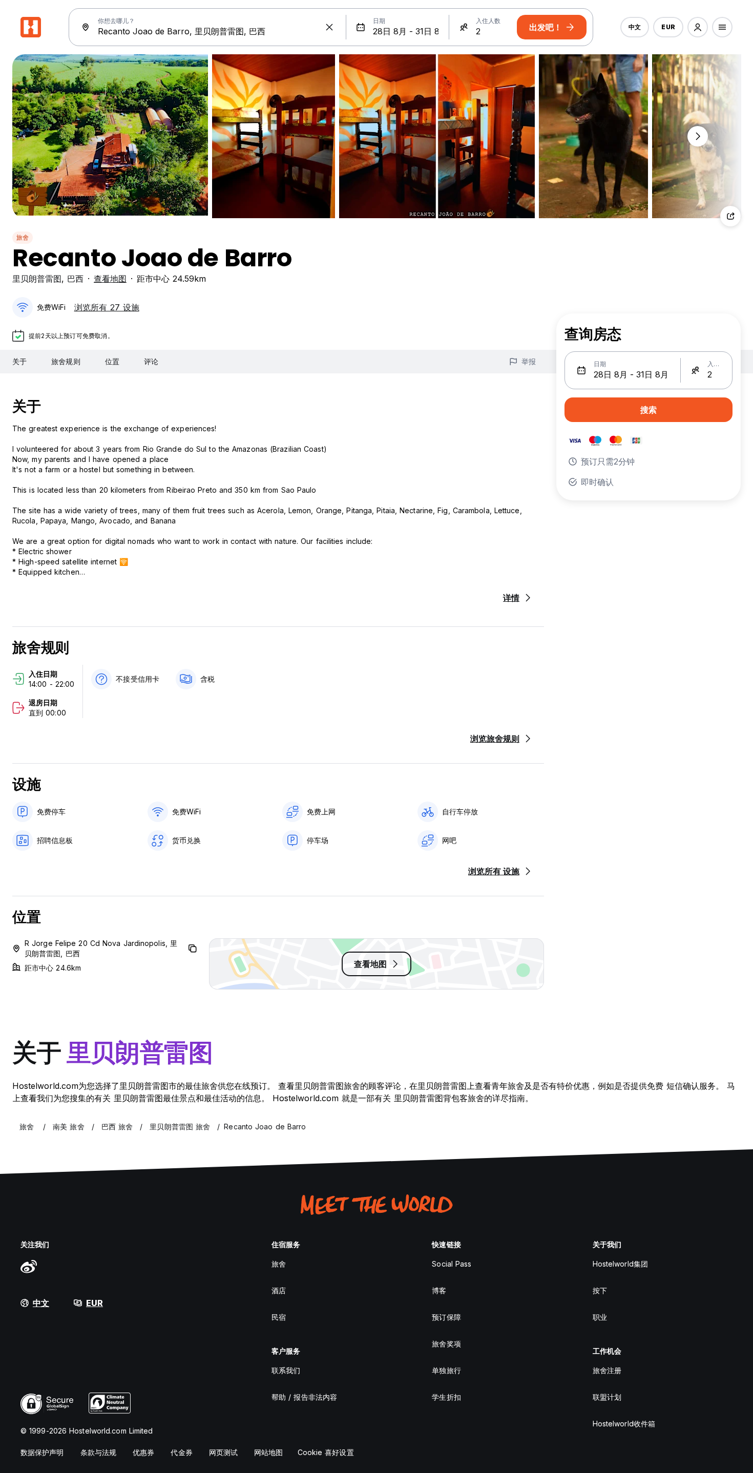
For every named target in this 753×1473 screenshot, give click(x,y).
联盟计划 (607, 1397)
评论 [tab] (151, 361)
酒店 (278, 1290)
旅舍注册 (607, 1370)
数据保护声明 (42, 1452)
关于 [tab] (19, 361)
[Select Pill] (697, 27)
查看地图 (110, 278)
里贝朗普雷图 (36, 278)
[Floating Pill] (697, 136)
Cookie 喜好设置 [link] (326, 1452)
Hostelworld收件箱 (624, 1423)
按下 (600, 1290)
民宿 (278, 1317)
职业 (600, 1317)
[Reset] (329, 27)
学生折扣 (446, 1397)
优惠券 (143, 1452)
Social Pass (451, 1263)
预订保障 (446, 1317)
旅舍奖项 (446, 1343)
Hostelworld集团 (620, 1263)
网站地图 (268, 1452)
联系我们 (285, 1370)
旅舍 (22, 237)
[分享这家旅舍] (730, 216)
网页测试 (223, 1452)
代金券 (181, 1452)
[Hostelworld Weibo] (28, 1266)
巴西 (75, 278)
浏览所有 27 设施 (106, 307)
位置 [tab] (112, 361)
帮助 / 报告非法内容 (304, 1397)
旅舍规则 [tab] (65, 361)
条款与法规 (98, 1452)
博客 (439, 1290)
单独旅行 (446, 1370)
